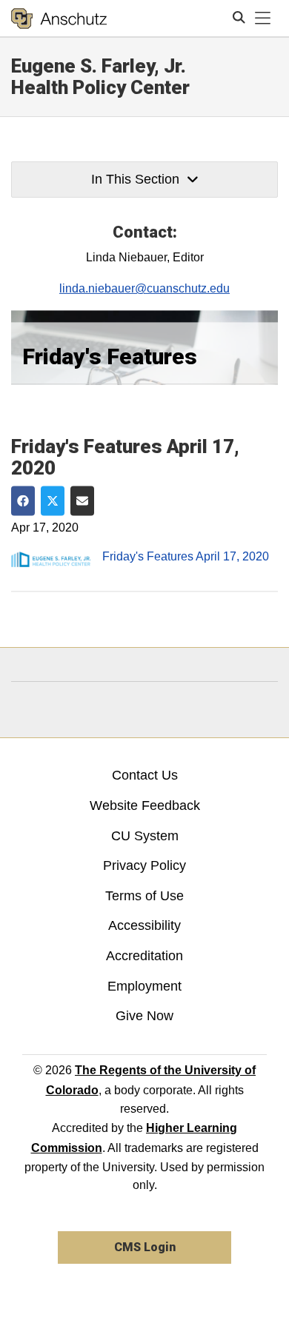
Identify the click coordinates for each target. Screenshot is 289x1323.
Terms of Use (144, 895)
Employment (144, 986)
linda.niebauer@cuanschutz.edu (144, 288)
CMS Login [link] (145, 1247)
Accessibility (144, 925)
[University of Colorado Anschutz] (59, 18)
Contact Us (145, 775)
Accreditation (144, 955)
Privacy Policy (144, 865)
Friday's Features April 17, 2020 (185, 557)
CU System (145, 835)
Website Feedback (145, 805)
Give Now (144, 1015)
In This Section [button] (135, 179)
